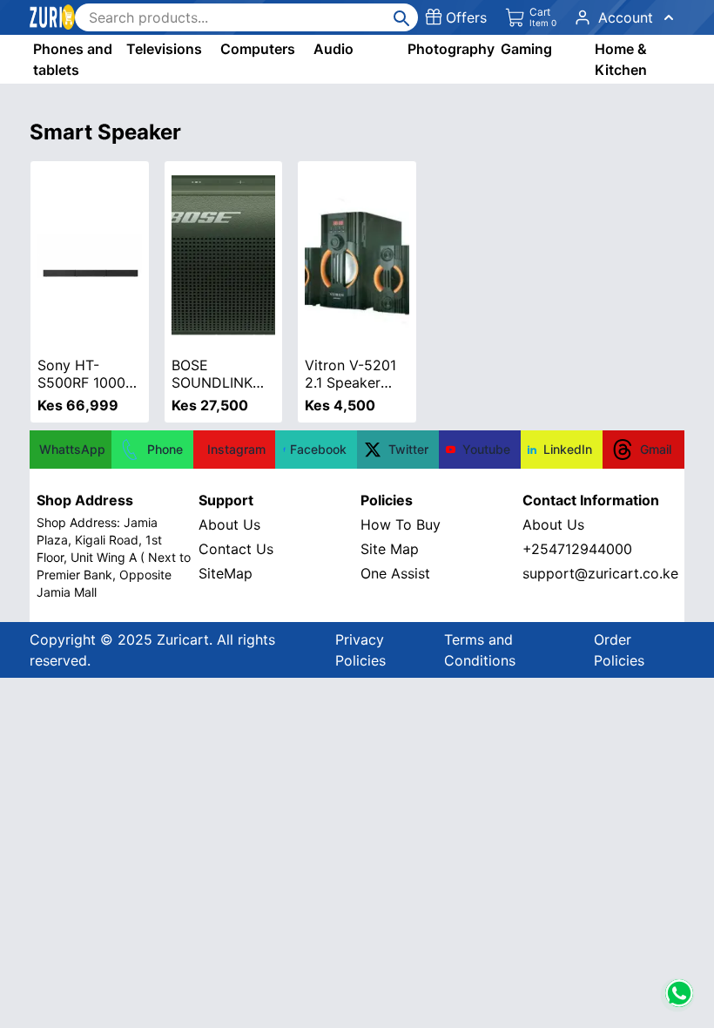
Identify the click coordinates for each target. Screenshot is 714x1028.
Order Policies (619, 650)
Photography (451, 48)
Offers (466, 17)
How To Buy (400, 524)
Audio (333, 48)
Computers (257, 48)
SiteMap (226, 573)
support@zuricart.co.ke (599, 573)
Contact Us (236, 549)
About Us (229, 524)
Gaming (526, 48)
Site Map (389, 549)
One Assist (395, 573)
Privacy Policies (360, 650)
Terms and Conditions (479, 650)
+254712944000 (577, 549)
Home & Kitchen (621, 59)
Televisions (164, 48)
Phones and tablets (72, 59)
